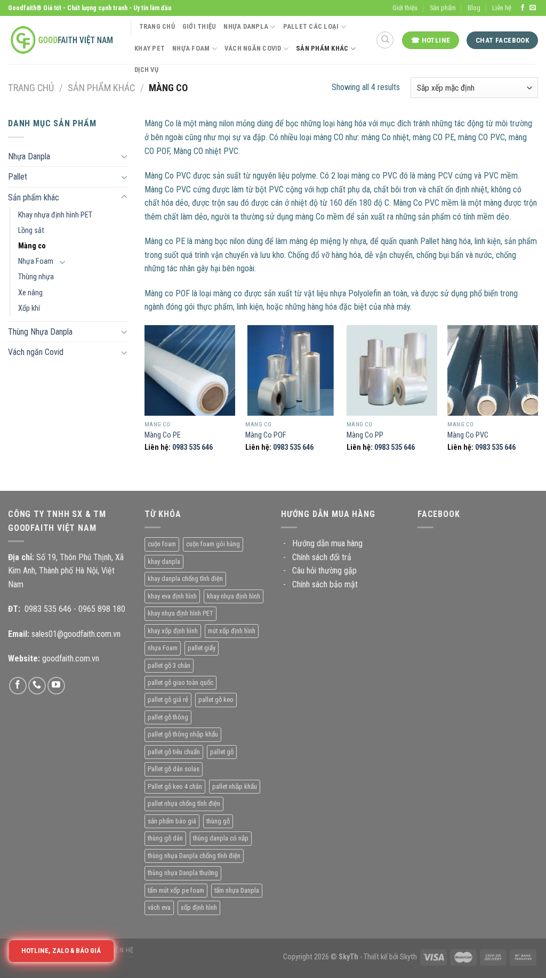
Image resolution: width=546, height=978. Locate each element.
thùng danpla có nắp (220, 838)
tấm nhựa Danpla (236, 890)
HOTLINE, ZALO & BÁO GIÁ (61, 951)
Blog (474, 8)
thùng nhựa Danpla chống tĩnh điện (194, 856)
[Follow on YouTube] (56, 685)
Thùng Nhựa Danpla (40, 332)
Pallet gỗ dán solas (173, 769)
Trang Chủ (157, 26)
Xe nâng (30, 292)
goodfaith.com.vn (70, 658)
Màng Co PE (162, 435)
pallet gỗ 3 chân (169, 665)
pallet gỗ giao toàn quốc (180, 682)
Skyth (408, 956)
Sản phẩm (443, 8)
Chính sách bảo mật (325, 584)
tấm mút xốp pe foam (176, 890)
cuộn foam (162, 544)
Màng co (32, 245)
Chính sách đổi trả (321, 557)
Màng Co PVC (467, 435)
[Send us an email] (532, 8)
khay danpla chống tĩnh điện (185, 579)
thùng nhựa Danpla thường (183, 873)
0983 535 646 (192, 447)
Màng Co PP (365, 435)
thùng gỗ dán (165, 838)
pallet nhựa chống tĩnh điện (184, 803)
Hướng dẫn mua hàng (327, 543)
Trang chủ (31, 87)
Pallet (17, 177)
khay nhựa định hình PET (180, 613)
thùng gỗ (218, 821)
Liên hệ (501, 8)
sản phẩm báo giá (172, 821)
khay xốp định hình (173, 631)
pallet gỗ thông (168, 717)
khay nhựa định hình (233, 596)
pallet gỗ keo (216, 700)
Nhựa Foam (191, 48)
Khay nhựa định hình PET (55, 215)
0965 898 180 (101, 609)
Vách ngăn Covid (35, 352)
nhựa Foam (163, 648)
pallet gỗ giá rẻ (168, 700)
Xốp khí (29, 308)
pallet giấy (201, 648)
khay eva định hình (172, 596)
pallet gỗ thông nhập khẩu (183, 734)
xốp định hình (199, 907)
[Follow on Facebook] (522, 8)
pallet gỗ (222, 752)
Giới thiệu (404, 8)
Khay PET (149, 48)
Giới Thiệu (199, 26)
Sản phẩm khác (101, 87)
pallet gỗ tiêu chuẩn (174, 752)
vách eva (159, 907)
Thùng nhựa (36, 276)
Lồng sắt (31, 230)
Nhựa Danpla (245, 26)
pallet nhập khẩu (234, 786)
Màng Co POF (265, 435)
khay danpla (164, 561)
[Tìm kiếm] (385, 40)
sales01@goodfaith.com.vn (76, 634)
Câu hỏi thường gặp (324, 570)
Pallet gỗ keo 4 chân (175, 786)
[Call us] (37, 685)
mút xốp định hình (231, 631)
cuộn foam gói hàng (213, 544)
